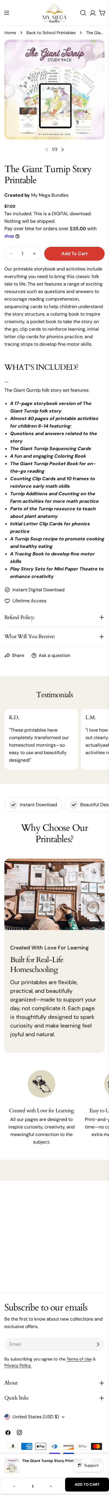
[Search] (83, 13)
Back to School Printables (51, 32)
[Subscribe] (98, 1344)
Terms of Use (79, 1359)
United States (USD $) (35, 1417)
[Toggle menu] (6, 13)
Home (10, 32)
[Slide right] (62, 149)
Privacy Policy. (17, 1365)
